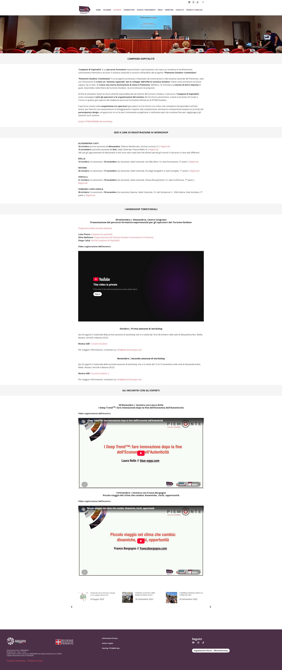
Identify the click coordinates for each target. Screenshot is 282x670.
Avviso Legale (107, 643)
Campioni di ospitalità (101, 234)
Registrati (165, 146)
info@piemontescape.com (129, 349)
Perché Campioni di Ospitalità (105, 240)
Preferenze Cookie (35, 661)
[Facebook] (189, 2)
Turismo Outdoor (99, 343)
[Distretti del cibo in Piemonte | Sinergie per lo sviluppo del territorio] (97, 606)
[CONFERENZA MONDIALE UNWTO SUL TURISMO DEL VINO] (185, 606)
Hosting (105, 648)
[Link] (84, 10)
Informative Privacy (110, 638)
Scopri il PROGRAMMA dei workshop (95, 121)
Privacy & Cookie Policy (16, 661)
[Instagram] (193, 2)
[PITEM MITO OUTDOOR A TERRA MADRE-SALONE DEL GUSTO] (141, 606)
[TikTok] (197, 2)
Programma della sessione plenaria (95, 228)
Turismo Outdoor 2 (100, 373)
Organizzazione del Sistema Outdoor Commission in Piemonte (123, 237)
